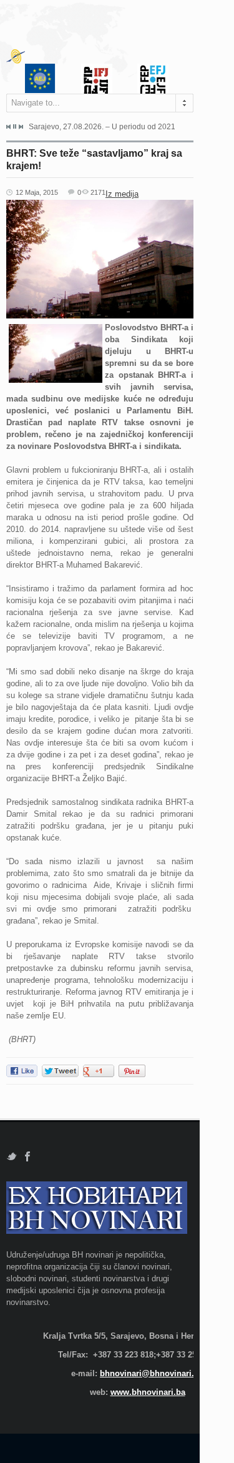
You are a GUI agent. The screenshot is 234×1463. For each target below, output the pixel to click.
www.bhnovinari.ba (147, 1392)
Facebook (27, 1156)
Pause (14, 126)
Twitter (11, 1156)
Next (20, 126)
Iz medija (122, 194)
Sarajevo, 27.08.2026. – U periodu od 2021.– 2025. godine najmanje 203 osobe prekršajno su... (102, 126)
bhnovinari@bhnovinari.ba (151, 1373)
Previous (9, 126)
